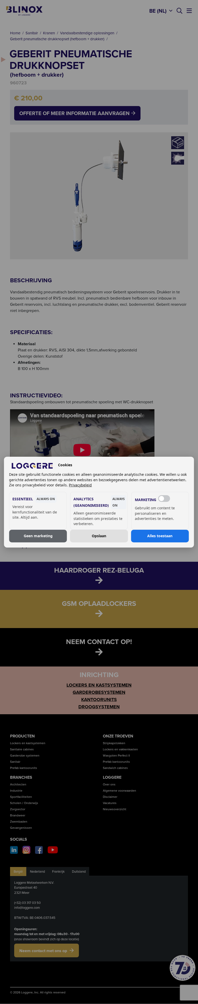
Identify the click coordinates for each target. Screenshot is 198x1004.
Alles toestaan (159, 535)
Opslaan (99, 535)
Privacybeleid (80, 485)
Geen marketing (38, 535)
